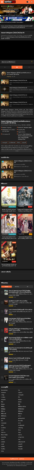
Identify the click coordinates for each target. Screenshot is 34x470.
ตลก (17, 302)
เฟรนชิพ (3, 441)
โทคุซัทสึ (20, 446)
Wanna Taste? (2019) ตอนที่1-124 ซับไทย (19, 358)
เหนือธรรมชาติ (21, 441)
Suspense (3, 392)
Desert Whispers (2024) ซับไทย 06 (23, 171)
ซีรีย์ (19, 404)
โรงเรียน (3, 448)
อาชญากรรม (21, 437)
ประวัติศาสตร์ (12, 142)
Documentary (4, 390)
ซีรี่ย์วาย (3, 411)
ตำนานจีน (28, 341)
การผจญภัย (4, 142)
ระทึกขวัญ (20, 427)
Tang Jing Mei (24, 137)
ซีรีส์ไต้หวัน (3, 416)
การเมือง (3, 397)
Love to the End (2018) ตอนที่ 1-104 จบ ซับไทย (20, 309)
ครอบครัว (14, 311)
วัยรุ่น (14, 295)
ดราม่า (27, 294)
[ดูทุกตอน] (16, 67)
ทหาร (31, 294)
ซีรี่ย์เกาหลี (22, 311)
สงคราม (20, 434)
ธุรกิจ (26, 311)
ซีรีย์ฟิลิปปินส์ (21, 409)
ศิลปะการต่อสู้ (4, 434)
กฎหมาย (14, 379)
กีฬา (19, 397)
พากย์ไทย (11, 295)
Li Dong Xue (25, 136)
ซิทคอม (3, 404)
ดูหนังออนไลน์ (21, 418)
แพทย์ (2, 444)
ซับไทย (13, 294)
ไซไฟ (2, 451)
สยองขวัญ (3, 437)
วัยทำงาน (3, 432)
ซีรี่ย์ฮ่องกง (20, 411)
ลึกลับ (18, 142)
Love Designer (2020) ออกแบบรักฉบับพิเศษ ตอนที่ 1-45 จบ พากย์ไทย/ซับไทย (20, 319)
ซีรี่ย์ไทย (14, 302)
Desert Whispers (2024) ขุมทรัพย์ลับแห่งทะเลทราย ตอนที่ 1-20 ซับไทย (19, 73)
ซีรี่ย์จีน (17, 294)
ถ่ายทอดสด (3, 423)
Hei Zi (19, 136)
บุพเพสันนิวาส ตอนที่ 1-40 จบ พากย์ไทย (18, 301)
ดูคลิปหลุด (21, 459)
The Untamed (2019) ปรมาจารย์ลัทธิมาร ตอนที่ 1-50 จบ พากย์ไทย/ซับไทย (20, 338)
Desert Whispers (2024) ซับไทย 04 (23, 161)
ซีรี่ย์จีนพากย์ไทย (22, 294)
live (19, 390)
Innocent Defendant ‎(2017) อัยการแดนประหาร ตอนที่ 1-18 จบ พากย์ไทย (19, 376)
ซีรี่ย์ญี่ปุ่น (14, 332)
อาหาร (2, 439)
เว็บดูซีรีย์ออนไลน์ (14, 459)
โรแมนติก (15, 304)
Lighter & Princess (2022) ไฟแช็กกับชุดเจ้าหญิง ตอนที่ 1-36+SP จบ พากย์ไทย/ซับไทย (20, 366)
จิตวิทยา (20, 399)
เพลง (19, 439)
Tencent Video (27, 127)
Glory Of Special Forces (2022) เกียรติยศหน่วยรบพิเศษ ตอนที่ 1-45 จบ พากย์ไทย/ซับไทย (20, 291)
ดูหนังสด (3, 418)
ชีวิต (2, 401)
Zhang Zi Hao (21, 139)
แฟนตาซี (24, 142)
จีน (24, 129)
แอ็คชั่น (17, 295)
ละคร (29, 311)
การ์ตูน (2, 394)
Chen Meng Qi (27, 134)
